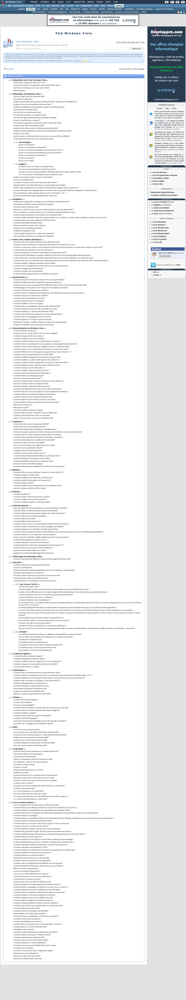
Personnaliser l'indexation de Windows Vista (30, 689)
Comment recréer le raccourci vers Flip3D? (29, 443)
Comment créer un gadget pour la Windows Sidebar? (33, 724)
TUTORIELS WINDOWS (90, 12)
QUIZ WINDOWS (107, 12)
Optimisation (19, 670)
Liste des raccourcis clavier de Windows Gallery (30, 940)
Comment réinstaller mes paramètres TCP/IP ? (30, 847)
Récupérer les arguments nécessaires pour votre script (33, 778)
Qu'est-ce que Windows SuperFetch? (32, 156)
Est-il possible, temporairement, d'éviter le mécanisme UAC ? (41, 618)
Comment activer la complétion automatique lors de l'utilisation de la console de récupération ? (49, 293)
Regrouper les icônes (21, 408)
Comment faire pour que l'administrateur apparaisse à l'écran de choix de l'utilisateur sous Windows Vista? (53, 258)
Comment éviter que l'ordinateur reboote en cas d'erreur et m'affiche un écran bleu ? (45, 808)
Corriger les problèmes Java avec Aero (27, 922)
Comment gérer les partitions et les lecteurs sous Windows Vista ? (38, 215)
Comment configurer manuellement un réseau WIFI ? (33, 478)
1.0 (157, 275)
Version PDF (125, 69)
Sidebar (16, 697)
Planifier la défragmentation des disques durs (30, 683)
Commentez (77, 61)
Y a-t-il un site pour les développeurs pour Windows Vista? (40, 175)
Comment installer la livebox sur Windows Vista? (31, 502)
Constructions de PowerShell (24, 757)
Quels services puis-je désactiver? (25, 953)
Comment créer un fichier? (23, 783)
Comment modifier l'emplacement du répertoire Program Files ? (37, 357)
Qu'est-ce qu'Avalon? (26, 158)
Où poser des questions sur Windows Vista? (29, 115)
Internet (15, 492)
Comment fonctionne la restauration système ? (31, 290)
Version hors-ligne (138, 69)
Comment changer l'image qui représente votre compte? (34, 263)
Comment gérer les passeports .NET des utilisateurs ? (33, 250)
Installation (17, 199)
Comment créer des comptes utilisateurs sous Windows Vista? (36, 242)
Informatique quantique (144, 9)
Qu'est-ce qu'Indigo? (26, 161)
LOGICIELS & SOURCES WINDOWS (127, 12)
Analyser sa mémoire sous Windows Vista (28, 691)
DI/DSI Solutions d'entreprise (23, 6)
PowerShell (18, 749)
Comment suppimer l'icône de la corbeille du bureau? (33, 898)
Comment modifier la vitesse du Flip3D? (28, 410)
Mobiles (110, 6)
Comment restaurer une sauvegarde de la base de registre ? (35, 664)
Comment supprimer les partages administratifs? (31, 565)
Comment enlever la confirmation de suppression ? (32, 861)
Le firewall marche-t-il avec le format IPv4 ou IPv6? (37, 648)
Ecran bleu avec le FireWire (23, 948)
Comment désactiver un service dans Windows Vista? (33, 312)
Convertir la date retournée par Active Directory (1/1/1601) (35, 781)
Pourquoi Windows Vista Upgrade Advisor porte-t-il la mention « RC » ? (40, 193)
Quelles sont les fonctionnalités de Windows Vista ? (32, 105)
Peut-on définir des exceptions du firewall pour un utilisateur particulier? (45, 637)
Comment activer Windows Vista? (26, 207)
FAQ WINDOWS (74, 12)
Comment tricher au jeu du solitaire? (27, 919)
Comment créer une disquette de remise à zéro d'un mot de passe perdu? (40, 266)
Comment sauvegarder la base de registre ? (29, 659)
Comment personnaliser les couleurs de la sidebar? (32, 716)
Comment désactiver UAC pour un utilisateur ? (36, 597)
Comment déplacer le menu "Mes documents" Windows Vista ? (36, 365)
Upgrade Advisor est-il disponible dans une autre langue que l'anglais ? (39, 185)
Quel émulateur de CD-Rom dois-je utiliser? (29, 914)
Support (22, 164)
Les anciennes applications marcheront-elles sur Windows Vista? (37, 123)
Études (99, 2)
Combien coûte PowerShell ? (24, 789)
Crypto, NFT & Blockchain (164, 9)
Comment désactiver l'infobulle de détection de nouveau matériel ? (38, 866)
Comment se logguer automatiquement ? (28, 269)
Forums (33, 2)
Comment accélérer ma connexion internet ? (30, 500)
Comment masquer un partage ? (25, 816)
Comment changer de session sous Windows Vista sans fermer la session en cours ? (44, 245)
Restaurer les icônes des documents (26, 956)
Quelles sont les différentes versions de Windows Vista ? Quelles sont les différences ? (45, 102)
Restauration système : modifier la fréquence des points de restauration (40, 322)
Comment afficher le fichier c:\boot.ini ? (28, 837)
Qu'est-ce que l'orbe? (21, 134)
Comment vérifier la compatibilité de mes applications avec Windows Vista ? (41, 810)
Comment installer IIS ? (22, 494)
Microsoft (55, 6)
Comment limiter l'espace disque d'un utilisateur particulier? (35, 274)
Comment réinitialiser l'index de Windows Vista (31, 686)
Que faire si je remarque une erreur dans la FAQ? (31, 88)
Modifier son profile (20, 773)
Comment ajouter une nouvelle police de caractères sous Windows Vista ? (41, 349)
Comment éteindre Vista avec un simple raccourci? (32, 935)
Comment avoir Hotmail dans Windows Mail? (30, 740)
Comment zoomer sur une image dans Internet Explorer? (34, 535)
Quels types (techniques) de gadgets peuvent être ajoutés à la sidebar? (39, 721)
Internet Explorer (20, 506)
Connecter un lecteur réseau (24, 765)
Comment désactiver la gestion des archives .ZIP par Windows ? (37, 829)
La (158, 222)
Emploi (90, 2)
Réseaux (16, 470)
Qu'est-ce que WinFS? (26, 145)
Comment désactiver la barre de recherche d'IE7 (31, 543)
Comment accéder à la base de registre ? (28, 656)
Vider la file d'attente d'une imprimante (28, 754)
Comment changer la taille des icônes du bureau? (31, 386)
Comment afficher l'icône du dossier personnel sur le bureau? (36, 402)
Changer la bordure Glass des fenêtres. (27, 451)
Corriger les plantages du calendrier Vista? (29, 938)
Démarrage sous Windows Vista (27, 556)
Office (103, 6)
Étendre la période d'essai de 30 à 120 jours (29, 226)
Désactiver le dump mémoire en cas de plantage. (31, 858)
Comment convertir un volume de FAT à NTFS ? (31, 826)
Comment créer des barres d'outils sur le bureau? (31, 416)
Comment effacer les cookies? (24, 519)
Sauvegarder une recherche (23, 930)
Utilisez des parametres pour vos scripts (28, 770)
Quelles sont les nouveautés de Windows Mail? (31, 738)
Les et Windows (162, 202)
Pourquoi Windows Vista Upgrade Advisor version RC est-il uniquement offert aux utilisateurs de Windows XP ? (55, 191)
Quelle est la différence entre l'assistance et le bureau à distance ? (37, 283)
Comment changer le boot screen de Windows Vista (32, 397)
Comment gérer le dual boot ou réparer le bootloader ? (34, 234)
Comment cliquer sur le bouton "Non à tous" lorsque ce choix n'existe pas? (41, 824)
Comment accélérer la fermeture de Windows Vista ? (33, 821)
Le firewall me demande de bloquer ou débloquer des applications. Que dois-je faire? (50, 634)
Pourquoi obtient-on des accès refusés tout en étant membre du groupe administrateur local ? (53, 590)
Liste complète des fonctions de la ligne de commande (33, 236)
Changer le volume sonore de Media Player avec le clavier (34, 946)
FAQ (53, 2)
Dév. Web (70, 6)
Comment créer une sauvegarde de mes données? (32, 317)
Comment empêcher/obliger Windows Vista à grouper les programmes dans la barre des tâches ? (49, 834)
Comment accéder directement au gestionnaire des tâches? (35, 932)
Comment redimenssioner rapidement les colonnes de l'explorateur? (39, 467)
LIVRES (143, 12)
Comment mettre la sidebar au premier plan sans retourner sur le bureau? (41, 708)
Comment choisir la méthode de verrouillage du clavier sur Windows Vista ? (41, 347)
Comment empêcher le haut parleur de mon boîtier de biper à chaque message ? (43, 840)
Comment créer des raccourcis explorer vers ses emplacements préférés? (40, 392)
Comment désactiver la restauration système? (30, 296)
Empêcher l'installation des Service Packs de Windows (33, 325)
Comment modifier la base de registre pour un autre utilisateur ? (37, 662)
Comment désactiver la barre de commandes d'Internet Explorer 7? (38, 545)
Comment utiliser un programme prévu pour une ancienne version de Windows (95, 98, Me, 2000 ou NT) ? (52, 675)
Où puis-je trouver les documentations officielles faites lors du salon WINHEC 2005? (49, 172)
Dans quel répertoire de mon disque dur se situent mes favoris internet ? (40, 508)
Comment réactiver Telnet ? (23, 483)
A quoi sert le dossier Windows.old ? (27, 871)
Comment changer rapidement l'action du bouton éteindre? (35, 903)
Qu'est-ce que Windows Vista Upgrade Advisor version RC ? (35, 196)
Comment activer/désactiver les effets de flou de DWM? (34, 440)
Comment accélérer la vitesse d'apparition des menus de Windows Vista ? (40, 363)
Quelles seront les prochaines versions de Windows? (33, 177)
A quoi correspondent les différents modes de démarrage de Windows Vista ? (42, 559)
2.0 (156, 272)
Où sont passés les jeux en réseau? (26, 667)
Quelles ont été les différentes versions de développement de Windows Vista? (42, 131)
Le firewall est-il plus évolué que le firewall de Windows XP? (40, 645)
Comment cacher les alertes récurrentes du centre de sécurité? (36, 576)
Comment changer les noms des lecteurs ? (29, 368)
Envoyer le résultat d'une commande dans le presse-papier (35, 775)
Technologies (24, 142)
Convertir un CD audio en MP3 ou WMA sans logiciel (33, 951)
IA (43, 6)
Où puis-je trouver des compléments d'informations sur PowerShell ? (39, 786)
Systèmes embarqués (114, 9)
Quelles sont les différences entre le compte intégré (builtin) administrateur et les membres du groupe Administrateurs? (63, 592)
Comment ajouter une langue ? (25, 331)
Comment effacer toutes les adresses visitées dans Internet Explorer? (39, 513)
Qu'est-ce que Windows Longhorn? (26, 120)
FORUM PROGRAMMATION (57, 12)
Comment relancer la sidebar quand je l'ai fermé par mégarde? (36, 711)
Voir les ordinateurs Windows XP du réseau (29, 488)
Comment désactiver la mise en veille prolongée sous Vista (35, 309)
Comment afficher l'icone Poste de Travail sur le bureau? (34, 400)
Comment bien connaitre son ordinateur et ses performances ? (36, 681)
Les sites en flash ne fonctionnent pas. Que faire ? (31, 497)
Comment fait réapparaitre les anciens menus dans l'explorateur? (37, 389)
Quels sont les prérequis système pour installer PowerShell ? (36, 752)
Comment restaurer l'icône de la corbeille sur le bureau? (34, 895)
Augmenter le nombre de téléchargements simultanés (33, 553)
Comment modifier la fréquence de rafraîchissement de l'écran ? (37, 341)
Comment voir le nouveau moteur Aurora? (29, 453)
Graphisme (17, 422)
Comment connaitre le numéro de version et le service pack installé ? (39, 280)
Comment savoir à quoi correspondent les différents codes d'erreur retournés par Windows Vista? (50, 285)
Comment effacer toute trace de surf (27, 521)
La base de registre (21, 654)
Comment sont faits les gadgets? (25, 718)
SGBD (96, 6)
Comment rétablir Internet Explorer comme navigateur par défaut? (38, 527)
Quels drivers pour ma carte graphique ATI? (29, 427)
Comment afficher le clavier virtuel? (26, 908)
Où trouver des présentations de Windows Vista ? (37, 169)
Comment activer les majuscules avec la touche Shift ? (33, 355)
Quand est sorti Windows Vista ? (25, 110)
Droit (108, 2)
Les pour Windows (161, 205)
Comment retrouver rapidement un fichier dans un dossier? (35, 916)
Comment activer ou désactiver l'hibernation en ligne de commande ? (39, 893)
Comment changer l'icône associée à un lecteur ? (31, 371)
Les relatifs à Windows (161, 214)
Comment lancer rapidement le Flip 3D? (28, 448)
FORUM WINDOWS (39, 12)
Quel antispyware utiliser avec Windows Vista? (30, 578)
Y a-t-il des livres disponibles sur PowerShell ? (30, 799)
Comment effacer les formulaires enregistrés (29, 516)
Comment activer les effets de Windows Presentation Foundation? (38, 437)
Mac (67, 9)
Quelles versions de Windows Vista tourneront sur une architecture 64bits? (41, 136)
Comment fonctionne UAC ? (29, 587)
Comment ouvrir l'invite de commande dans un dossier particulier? (38, 906)
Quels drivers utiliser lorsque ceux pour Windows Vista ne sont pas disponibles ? (43, 210)
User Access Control (28, 584)
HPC (61, 9)
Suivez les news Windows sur (168, 265)
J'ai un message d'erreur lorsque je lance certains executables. (36, 805)
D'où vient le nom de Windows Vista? (27, 113)
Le (164, 175)
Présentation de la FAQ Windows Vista (29, 80)
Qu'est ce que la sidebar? (22, 703)
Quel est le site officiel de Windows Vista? (28, 126)
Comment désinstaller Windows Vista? (27, 223)
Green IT (93, 9)
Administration (18, 277)
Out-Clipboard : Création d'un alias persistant (30, 762)
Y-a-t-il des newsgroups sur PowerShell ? (28, 791)
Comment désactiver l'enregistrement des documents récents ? (37, 885)
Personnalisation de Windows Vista (27, 328)
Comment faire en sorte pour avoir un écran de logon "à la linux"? (37, 924)
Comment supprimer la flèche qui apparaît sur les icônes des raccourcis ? (40, 845)
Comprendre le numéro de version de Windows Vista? (33, 139)
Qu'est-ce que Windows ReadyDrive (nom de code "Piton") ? (41, 150)
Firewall (22, 632)
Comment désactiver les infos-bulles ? (27, 379)
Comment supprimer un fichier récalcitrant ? (30, 943)
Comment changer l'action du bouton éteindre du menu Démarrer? (38, 381)
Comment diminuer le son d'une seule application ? (32, 877)
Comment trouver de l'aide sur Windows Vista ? (36, 167)
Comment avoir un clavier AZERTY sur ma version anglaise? (35, 333)
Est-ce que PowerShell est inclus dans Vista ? (30, 794)
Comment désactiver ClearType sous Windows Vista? (33, 461)
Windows (30, 9)
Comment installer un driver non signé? (28, 304)
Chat (68, 2)
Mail (15, 727)
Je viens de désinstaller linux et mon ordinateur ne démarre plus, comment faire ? (43, 842)
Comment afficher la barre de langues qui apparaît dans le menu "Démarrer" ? (42, 352)
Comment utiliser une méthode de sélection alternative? (34, 394)
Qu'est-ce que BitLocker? (22, 568)
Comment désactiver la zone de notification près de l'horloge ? (36, 890)
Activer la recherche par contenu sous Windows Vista (33, 418)
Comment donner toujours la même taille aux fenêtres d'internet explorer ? (41, 524)
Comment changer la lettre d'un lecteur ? (28, 336)
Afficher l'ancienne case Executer (25, 869)
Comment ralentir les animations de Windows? (30, 911)
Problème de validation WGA (24, 231)
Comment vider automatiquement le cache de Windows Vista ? (36, 673)
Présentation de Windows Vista (26, 94)
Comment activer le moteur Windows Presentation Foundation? (37, 435)
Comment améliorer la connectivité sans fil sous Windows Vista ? (37, 486)
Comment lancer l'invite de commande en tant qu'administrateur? (38, 314)
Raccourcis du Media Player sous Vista (27, 959)
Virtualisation (129, 9)
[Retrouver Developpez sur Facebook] (184, 12)
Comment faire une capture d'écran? (27, 879)
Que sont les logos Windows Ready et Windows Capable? (35, 118)
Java (62, 6)
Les (159, 173)
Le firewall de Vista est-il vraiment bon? (33, 642)
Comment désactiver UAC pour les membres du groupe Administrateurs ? (46, 595)
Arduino (45, 9)
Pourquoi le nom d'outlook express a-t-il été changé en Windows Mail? (40, 735)
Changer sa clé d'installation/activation (27, 228)
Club (115, 2)
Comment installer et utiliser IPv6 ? (26, 475)
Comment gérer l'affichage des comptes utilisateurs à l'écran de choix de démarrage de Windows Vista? (51, 255)
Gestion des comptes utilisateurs (26, 240)
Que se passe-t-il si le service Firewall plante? (35, 650)
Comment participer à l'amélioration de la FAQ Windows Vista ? (37, 85)
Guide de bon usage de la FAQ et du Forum (29, 83)
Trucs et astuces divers (23, 802)
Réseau (85, 9)
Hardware (54, 9)
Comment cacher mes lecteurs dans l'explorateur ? (32, 373)
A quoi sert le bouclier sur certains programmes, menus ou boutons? (44, 621)
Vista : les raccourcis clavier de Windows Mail (30, 746)
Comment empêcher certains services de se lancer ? (32, 853)
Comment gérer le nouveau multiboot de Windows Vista (34, 220)
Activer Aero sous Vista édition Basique (28, 464)
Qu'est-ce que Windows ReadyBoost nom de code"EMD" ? (40, 153)
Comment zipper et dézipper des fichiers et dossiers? (33, 900)
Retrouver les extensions (22, 405)
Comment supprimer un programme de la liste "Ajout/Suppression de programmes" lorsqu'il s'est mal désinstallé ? (55, 813)
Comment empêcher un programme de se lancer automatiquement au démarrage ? (44, 850)
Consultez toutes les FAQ (130, 42)
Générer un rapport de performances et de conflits (32, 694)
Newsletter (79, 2)
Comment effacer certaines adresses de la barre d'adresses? (35, 511)
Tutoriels (44, 2)
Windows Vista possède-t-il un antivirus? (28, 573)
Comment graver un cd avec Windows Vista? (30, 927)
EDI (77, 6)
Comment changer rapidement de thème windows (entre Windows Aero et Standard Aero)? (47, 432)
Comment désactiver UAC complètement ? (34, 600)
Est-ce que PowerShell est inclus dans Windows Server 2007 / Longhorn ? (40, 797)
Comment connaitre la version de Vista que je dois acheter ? (35, 183)
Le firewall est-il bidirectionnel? (30, 640)
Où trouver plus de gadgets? (24, 705)
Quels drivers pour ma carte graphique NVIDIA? (31, 424)
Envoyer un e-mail (20, 767)
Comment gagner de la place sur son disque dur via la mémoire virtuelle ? (40, 288)
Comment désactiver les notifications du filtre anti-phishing (35, 529)
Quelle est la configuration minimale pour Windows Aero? (35, 429)
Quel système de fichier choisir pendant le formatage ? (33, 204)
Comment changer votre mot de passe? (28, 271)
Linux (38, 9)
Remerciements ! (19, 91)
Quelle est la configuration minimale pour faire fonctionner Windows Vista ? (41, 202)
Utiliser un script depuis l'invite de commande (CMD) (33, 759)
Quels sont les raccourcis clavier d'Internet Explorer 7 (33, 548)
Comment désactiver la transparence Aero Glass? (31, 459)
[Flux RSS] (178, 12)
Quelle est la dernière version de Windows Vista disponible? (35, 128)
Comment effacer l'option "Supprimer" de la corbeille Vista (35, 413)
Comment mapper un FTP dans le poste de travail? (32, 320)
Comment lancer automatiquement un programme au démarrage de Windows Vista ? (45, 344)
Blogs (60, 2)
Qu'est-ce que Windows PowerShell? (32, 148)
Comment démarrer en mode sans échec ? (29, 855)
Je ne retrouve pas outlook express (26, 730)
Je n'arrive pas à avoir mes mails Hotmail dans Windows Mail (35, 732)
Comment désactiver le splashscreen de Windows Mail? (34, 743)
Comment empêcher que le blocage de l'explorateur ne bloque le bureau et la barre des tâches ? (49, 678)
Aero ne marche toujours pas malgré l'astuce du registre (34, 445)
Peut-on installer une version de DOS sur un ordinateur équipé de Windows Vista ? (44, 212)
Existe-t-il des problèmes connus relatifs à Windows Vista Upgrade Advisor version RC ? (46, 188)
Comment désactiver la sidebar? (25, 700)
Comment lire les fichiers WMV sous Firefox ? (30, 551)
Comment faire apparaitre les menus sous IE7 (30, 540)
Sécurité (102, 9)
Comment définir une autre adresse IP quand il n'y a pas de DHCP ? (38, 472)
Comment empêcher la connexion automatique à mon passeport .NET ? (40, 253)
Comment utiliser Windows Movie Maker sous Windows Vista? (36, 456)
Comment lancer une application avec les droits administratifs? (36, 306)
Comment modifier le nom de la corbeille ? (29, 339)
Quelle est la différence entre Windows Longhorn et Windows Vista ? (39, 107)
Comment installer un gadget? (24, 713)
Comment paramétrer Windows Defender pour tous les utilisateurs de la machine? (44, 570)
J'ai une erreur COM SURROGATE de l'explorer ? (31, 874)
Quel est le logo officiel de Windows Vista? (29, 97)
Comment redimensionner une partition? (28, 301)
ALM (48, 6)
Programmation (86, 6)
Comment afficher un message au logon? (28, 376)
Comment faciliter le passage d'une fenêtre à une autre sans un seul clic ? (40, 887)
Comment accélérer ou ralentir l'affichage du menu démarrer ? (36, 360)
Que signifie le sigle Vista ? (23, 99)
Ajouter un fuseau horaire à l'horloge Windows (30, 384)
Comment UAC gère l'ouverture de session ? (35, 623)
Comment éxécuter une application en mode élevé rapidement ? (42, 626)
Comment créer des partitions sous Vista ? (29, 298)
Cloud (38, 6)
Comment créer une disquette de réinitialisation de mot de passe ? (38, 863)
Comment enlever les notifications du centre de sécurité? (34, 581)
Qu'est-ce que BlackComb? (23, 180)
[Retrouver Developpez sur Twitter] (181, 12)
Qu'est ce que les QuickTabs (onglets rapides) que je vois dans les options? (41, 537)
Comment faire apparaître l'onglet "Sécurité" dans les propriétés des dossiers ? (42, 832)
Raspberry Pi (75, 9)
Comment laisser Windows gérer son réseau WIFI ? (32, 480)
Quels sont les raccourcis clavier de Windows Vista (32, 882)
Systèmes (119, 6)
